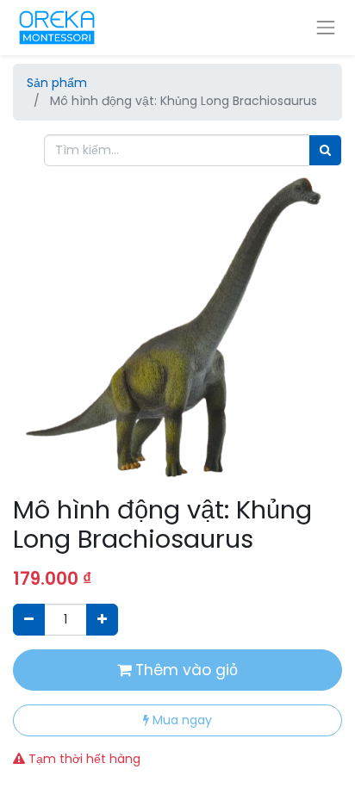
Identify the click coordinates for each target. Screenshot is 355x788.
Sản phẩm (57, 82)
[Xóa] (29, 620)
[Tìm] (325, 150)
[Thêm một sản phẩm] (102, 620)
